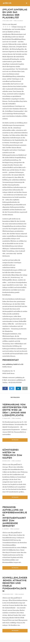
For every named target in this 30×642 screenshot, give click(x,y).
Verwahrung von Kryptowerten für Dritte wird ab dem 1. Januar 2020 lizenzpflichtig (14, 410)
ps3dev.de (7, 3)
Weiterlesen (15, 439)
